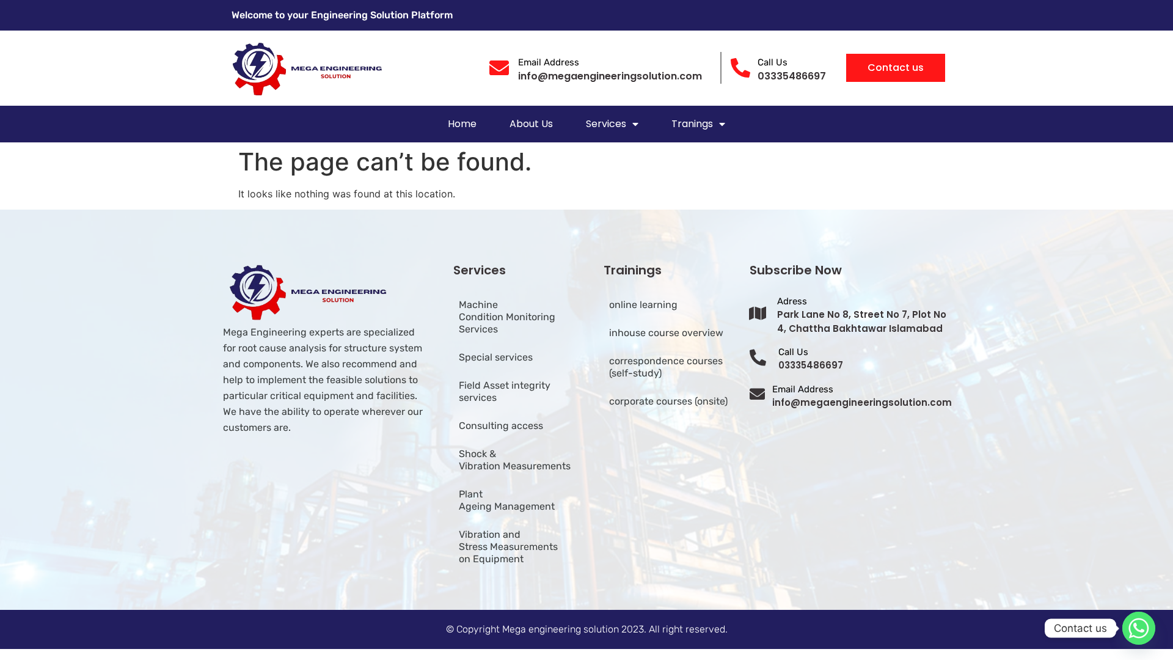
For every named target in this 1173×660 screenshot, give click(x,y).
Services (606, 124)
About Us (531, 124)
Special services (496, 357)
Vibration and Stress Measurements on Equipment (508, 547)
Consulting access (501, 425)
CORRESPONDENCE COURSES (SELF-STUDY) (666, 367)
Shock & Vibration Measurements (515, 460)
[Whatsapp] (1138, 628)
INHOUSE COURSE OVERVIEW (666, 333)
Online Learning (643, 304)
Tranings (692, 124)
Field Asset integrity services (504, 391)
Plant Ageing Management (507, 500)
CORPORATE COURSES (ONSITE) (668, 401)
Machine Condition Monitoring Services (507, 317)
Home (462, 124)
